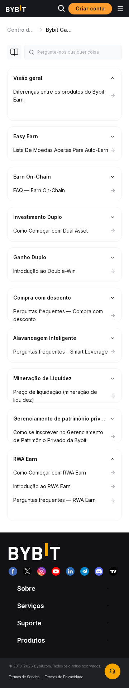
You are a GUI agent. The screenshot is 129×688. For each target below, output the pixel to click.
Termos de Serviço (24, 677)
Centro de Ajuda (27, 30)
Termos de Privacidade (64, 677)
